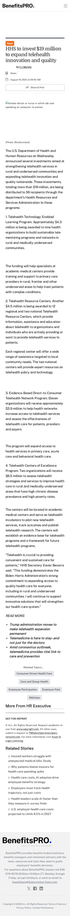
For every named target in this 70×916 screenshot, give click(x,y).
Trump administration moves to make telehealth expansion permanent (32, 629)
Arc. (24, 904)
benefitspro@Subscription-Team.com (34, 882)
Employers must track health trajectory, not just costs (29, 790)
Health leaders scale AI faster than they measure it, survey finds (33, 801)
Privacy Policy (23, 907)
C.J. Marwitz (25, 67)
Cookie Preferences (43, 907)
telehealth (34, 166)
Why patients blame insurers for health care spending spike (31, 769)
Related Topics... (33, 667)
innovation (44, 177)
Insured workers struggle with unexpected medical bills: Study (29, 758)
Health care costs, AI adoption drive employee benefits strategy (33, 780)
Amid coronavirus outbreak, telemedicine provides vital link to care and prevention (34, 651)
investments (52, 182)
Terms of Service (57, 904)
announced (14, 161)
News (10, 43)
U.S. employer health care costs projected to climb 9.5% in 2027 (31, 812)
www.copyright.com (27, 729)
